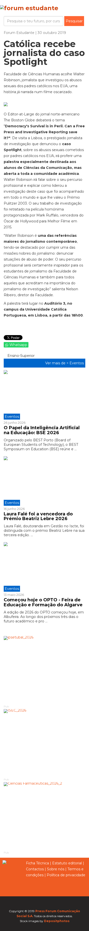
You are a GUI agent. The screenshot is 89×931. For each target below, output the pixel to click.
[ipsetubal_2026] (44, 670)
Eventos (76, 363)
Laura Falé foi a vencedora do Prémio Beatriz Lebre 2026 (38, 516)
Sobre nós (55, 869)
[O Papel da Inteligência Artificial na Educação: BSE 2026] (44, 395)
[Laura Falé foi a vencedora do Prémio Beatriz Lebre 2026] (44, 481)
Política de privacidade (66, 875)
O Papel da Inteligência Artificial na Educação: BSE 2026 (42, 430)
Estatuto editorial (67, 863)
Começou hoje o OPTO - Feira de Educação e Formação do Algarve (43, 602)
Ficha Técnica (37, 863)
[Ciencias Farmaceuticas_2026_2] (44, 816)
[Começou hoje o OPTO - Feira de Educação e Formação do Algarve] (44, 567)
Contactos (35, 869)
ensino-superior (20, 355)
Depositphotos (56, 921)
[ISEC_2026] (44, 743)
